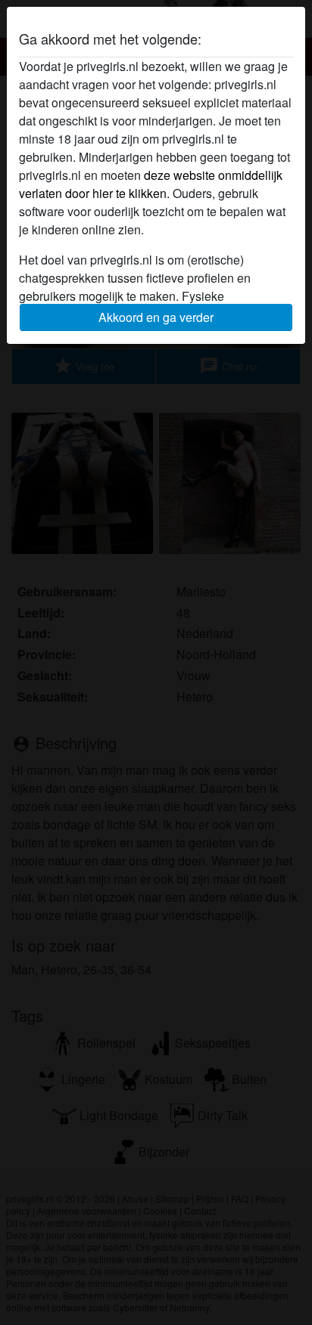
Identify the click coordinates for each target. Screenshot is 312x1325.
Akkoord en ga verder (156, 317)
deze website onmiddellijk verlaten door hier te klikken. (150, 184)
